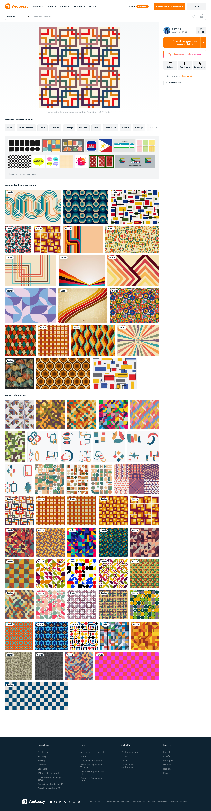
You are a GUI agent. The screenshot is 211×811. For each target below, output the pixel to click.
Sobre (124, 760)
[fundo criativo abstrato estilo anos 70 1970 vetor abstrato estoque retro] (133, 270)
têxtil (96, 127)
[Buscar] (194, 16)
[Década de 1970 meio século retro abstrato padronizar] (42, 446)
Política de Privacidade (157, 801)
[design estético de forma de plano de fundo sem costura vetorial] (18, 239)
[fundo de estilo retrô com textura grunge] (138, 340)
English (167, 752)
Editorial (78, 6)
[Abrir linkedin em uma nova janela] (60, 802)
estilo (42, 127)
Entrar (196, 6)
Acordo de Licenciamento (92, 752)
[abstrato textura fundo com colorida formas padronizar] (113, 604)
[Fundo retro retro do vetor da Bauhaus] (135, 207)
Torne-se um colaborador (127, 765)
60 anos (83, 127)
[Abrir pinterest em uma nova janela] (65, 802)
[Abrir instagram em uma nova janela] (55, 802)
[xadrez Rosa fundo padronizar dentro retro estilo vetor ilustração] (127, 666)
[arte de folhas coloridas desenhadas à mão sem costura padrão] (19, 373)
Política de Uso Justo (178, 801)
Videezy (41, 760)
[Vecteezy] (16, 6)
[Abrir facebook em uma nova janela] (51, 802)
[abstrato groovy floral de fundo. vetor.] (134, 305)
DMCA (83, 756)
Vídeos (63, 6)
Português (168, 760)
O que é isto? (187, 76)
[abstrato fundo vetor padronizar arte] (50, 414)
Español (167, 756)
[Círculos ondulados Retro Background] (85, 207)
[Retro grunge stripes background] (82, 305)
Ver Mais (135, 161)
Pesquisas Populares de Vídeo (92, 779)
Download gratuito (185, 42)
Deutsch (167, 764)
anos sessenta (26, 127)
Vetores (37, 6)
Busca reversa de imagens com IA (50, 778)
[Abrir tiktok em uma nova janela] (69, 802)
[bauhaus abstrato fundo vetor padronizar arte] (49, 479)
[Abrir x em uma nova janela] (74, 802)
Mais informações (173, 83)
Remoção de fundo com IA (50, 784)
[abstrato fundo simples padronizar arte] (19, 636)
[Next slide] (154, 127)
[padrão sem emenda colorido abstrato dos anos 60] (63, 373)
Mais (91, 6)
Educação (42, 768)
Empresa (42, 764)
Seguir (201, 32)
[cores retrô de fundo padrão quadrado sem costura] (47, 239)
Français (167, 768)
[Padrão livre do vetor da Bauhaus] (115, 373)
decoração (110, 127)
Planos (131, 6)
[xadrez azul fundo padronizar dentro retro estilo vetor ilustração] (36, 696)
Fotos (50, 6)
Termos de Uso (138, 801)
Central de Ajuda (129, 752)
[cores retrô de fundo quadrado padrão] (19, 414)
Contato (125, 756)
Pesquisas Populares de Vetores (92, 765)
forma (125, 127)
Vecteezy (42, 756)
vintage (139, 127)
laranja (69, 127)
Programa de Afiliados (91, 760)
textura (55, 127)
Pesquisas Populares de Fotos (92, 772)
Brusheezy (43, 752)
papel (9, 127)
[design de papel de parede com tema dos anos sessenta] (93, 340)
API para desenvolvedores (50, 773)
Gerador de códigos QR (49, 788)
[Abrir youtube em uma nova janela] (79, 802)
